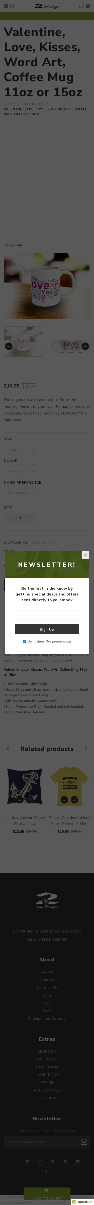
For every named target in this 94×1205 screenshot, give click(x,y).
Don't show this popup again (49, 641)
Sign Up (47, 629)
